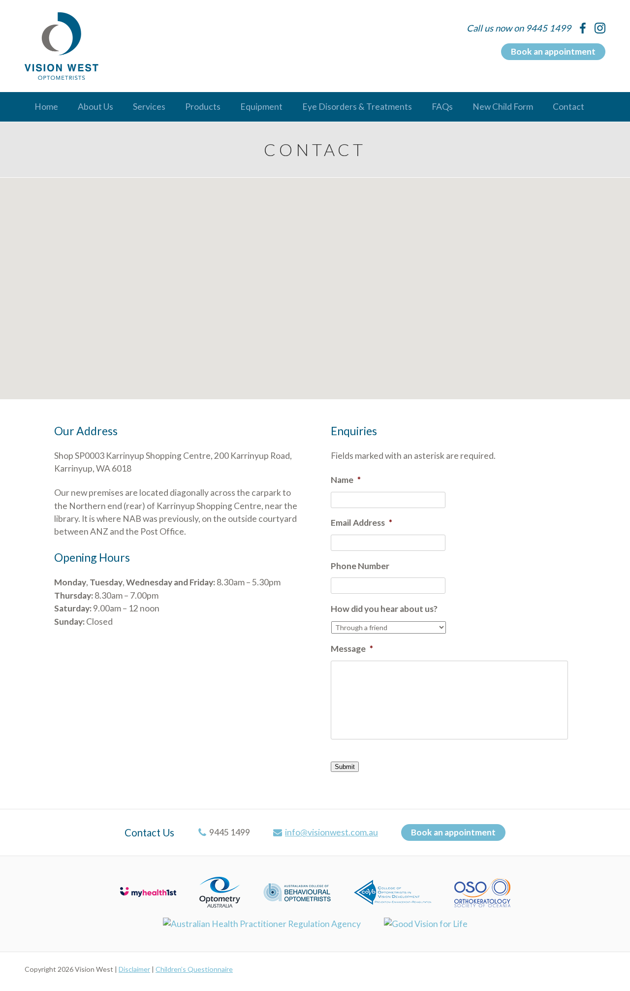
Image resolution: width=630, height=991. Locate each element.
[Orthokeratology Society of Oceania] (482, 891)
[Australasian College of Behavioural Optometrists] (297, 891)
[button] (315, 282)
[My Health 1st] (148, 891)
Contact (568, 106)
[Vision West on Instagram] (600, 28)
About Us (95, 106)
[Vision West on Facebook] (582, 28)
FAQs (442, 106)
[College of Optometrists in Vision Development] (392, 891)
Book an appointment (553, 51)
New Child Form (502, 106)
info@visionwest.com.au (331, 832)
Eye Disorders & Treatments (357, 106)
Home (46, 106)
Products (202, 106)
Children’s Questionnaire (194, 969)
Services (149, 106)
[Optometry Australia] (220, 891)
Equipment (261, 106)
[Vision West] (61, 46)
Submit (345, 766)
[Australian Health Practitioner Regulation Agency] (262, 923)
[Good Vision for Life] (425, 923)
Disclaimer (134, 969)
